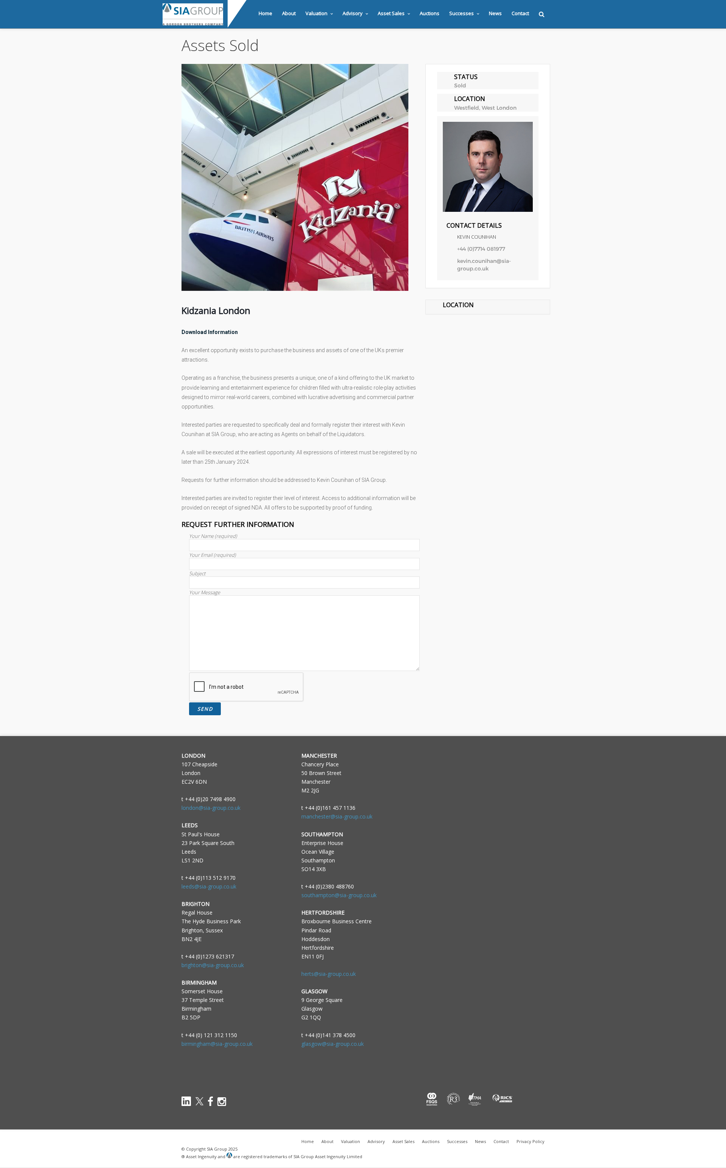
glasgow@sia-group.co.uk (332, 1043)
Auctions (429, 13)
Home (265, 13)
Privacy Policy (530, 1141)
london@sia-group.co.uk (211, 807)
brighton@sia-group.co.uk (213, 965)
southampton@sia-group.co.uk (339, 895)
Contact (520, 13)
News (495, 13)
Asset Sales (391, 13)
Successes (461, 13)
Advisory (353, 13)
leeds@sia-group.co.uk (209, 886)
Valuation (316, 13)
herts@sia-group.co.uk (328, 973)
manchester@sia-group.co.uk (336, 816)
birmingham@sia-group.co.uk (217, 1043)
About (289, 13)
